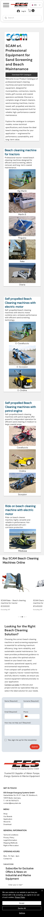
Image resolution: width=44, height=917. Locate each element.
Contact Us (7, 859)
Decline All (22, 908)
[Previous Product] (4, 582)
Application (7, 819)
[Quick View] (16, 582)
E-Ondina (22, 390)
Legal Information (10, 840)
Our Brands (7, 816)
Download (7, 824)
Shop (5, 814)
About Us (6, 822)
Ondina (22, 471)
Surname (31, 701)
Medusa (22, 550)
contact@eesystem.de (12, 803)
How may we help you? (18, 723)
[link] (31, 10)
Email (11, 712)
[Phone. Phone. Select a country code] (27, 716)
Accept (21, 903)
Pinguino (22, 237)
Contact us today (12, 685)
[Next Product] (40, 582)
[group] (22, 590)
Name (11, 701)
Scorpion (22, 494)
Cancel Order (8, 864)
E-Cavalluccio (22, 343)
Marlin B (22, 214)
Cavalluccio (22, 447)
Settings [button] (22, 913)
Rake (22, 261)
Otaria (22, 284)
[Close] (41, 892)
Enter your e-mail (16, 885)
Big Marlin (22, 191)
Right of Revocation (11, 845)
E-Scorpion (22, 366)
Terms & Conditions (10, 835)
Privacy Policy (8, 837)
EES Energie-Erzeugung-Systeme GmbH (18, 793)
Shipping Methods (10, 843)
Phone (25, 712)
